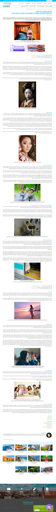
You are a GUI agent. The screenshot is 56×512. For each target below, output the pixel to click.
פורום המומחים (27, 3)
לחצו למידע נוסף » (33, 56)
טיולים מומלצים (39, 3)
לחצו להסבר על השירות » (35, 57)
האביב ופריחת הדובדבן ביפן (47, 422)
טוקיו (49, 176)
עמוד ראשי (50, 9)
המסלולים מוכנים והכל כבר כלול (39, 507)
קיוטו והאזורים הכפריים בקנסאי (47, 426)
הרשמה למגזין (15, 0)
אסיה (40, 9)
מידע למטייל (22, 0)
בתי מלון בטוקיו (49, 417)
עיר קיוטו (22, 41)
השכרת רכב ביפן (49, 419)
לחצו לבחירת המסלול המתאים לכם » (36, 55)
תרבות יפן (34, 9)
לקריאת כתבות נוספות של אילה (8, 439)
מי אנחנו (9, 0)
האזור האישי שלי (21, 3)
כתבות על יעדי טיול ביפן (48, 79)
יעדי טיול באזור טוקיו (49, 346)
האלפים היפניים (49, 424)
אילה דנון (48, 15)
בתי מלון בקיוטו (49, 418)
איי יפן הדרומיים (49, 427)
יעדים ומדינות (50, 3)
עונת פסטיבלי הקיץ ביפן (48, 423)
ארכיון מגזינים (33, 3)
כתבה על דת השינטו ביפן (48, 75)
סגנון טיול (45, 3)
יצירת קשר (4, 0)
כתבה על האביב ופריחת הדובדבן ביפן (46, 133)
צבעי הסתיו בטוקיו (49, 425)
